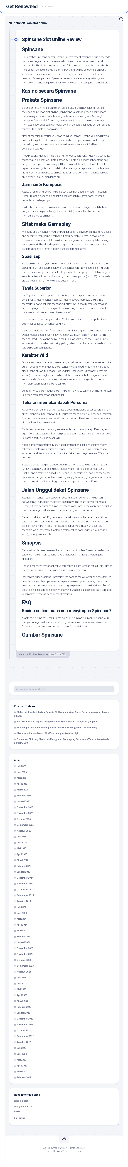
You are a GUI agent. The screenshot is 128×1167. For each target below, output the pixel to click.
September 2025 (25, 825)
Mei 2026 (21, 778)
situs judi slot (21, 1101)
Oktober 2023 (24, 960)
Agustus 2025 (24, 831)
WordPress (62, 1151)
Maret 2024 (23, 930)
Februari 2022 (24, 1077)
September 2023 (25, 966)
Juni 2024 (22, 913)
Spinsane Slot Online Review (51, 39)
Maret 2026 (23, 789)
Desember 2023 (25, 948)
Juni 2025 (22, 842)
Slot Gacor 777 (57, 654)
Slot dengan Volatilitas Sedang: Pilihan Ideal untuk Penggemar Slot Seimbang (57, 727)
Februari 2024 (24, 936)
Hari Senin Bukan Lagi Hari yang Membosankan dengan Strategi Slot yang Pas (57, 721)
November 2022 (25, 1024)
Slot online (19, 1118)
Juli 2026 (21, 766)
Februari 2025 (24, 866)
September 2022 (25, 1036)
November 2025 (25, 813)
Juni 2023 (22, 983)
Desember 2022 (25, 1018)
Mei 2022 (21, 1060)
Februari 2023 (24, 1007)
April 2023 (22, 995)
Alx (80, 1151)
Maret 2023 (23, 1001)
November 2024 (25, 883)
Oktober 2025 (24, 819)
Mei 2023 (21, 989)
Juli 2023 (21, 977)
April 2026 (22, 784)
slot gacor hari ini (23, 1106)
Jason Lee (42, 654)
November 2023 (25, 954)
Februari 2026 (24, 795)
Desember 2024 (25, 878)
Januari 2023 (23, 1013)
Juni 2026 (22, 772)
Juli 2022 (21, 1048)
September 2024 (25, 895)
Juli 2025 (21, 836)
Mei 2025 (21, 848)
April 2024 (22, 925)
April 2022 (22, 1065)
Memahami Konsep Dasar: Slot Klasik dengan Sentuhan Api (47, 733)
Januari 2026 (23, 801)
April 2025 (22, 854)
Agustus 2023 (24, 972)
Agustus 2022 (24, 1042)
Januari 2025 (23, 872)
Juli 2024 (21, 907)
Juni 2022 (22, 1054)
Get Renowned (22, 6)
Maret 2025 (23, 860)
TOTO (17, 1112)
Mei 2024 (21, 919)
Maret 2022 (23, 1071)
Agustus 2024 (24, 901)
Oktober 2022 (24, 1030)
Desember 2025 (25, 807)
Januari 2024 (23, 942)
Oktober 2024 (24, 889)
